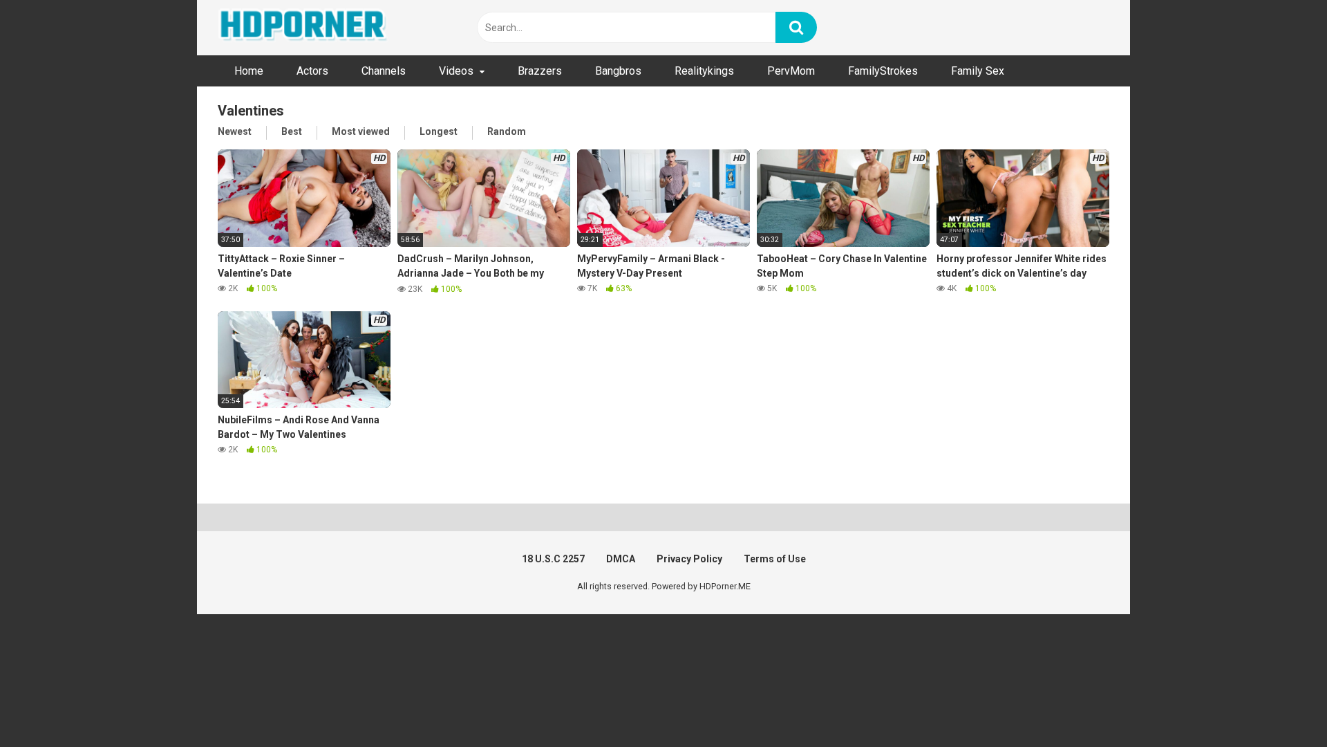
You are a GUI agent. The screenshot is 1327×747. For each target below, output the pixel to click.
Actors (312, 70)
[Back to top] (1280, 705)
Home (248, 70)
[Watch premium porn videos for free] (304, 27)
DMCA (620, 558)
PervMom (791, 70)
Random (506, 131)
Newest (235, 131)
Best (291, 131)
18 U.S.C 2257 (553, 558)
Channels (383, 70)
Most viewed (361, 131)
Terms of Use (775, 558)
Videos (456, 70)
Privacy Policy (689, 558)
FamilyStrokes (883, 70)
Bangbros (618, 70)
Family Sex (977, 70)
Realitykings (704, 70)
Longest (439, 131)
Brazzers (540, 70)
